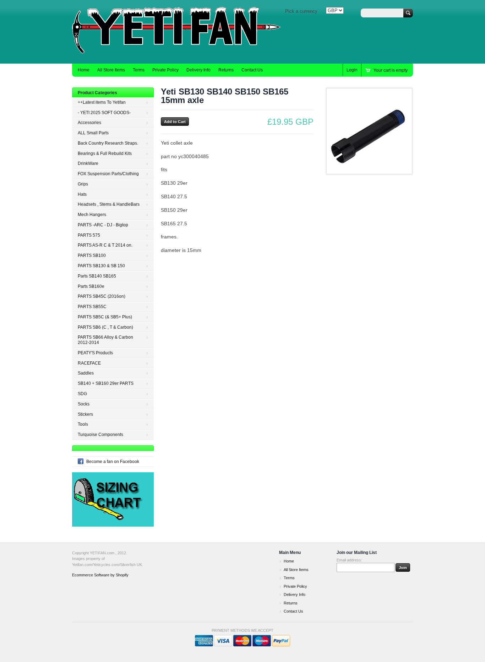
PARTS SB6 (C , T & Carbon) (105, 327)
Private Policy (165, 70)
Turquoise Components (100, 434)
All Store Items (111, 70)
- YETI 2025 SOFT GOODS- (104, 112)
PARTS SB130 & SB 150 (101, 265)
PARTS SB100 (92, 255)
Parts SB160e (91, 286)
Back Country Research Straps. (108, 143)
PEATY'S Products (95, 352)
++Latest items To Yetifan (102, 102)
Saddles (86, 373)
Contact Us (252, 70)
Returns (226, 70)
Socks (83, 404)
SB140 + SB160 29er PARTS (105, 383)
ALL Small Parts (93, 132)
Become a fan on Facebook (112, 461)
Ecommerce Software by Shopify (100, 575)
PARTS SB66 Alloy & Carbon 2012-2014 (105, 340)
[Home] (178, 53)
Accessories (89, 122)
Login (352, 70)
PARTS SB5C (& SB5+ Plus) (105, 316)
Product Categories (97, 92)
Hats (82, 194)
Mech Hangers (92, 214)
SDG (82, 393)
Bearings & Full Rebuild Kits (105, 153)
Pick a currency (301, 11)
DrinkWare (88, 163)
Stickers (85, 414)
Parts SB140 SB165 (97, 276)
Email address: (349, 560)
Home (83, 70)
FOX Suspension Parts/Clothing (108, 173)
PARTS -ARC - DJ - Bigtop (103, 224)
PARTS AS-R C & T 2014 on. (105, 245)
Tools (83, 424)
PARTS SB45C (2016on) (101, 296)
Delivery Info (198, 70)
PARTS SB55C (92, 306)
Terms (139, 70)
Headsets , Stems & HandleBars (109, 204)
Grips (83, 184)
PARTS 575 (89, 235)
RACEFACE (89, 363)
